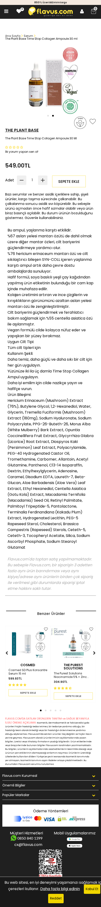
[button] (48, 116)
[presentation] (2, 660)
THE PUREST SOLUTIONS (73, 666)
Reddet (56, 898)
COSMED (27, 665)
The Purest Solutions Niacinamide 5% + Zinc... (71, 675)
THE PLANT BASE (22, 130)
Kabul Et (92, 889)
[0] (18, 11)
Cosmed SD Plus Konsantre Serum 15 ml (27, 672)
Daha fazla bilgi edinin (60, 888)
